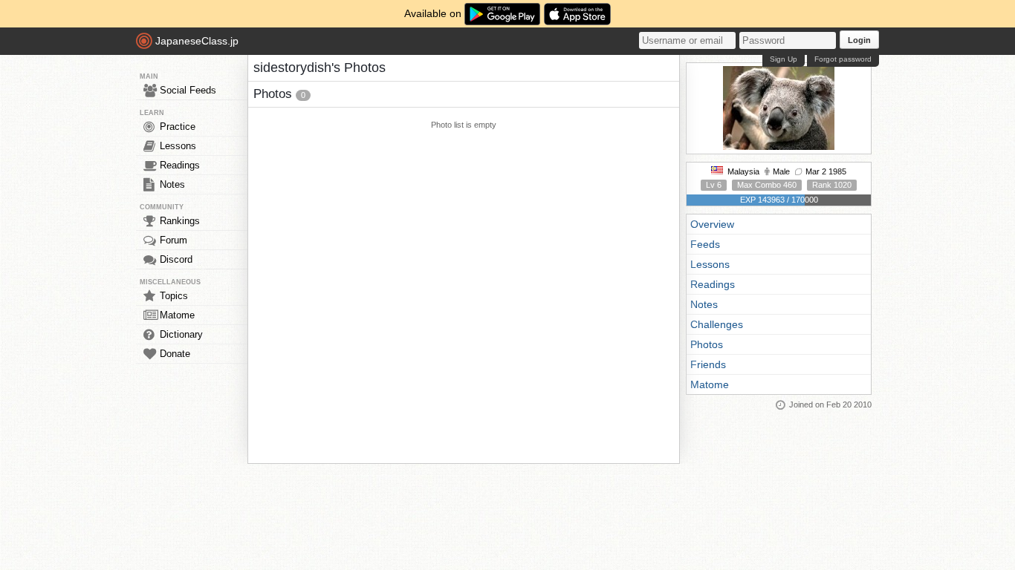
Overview (712, 224)
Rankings (180, 220)
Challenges (716, 324)
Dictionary (181, 334)
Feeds (705, 244)
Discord (176, 259)
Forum (173, 240)
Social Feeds (188, 90)
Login (859, 40)
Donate (175, 353)
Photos (706, 344)
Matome (177, 315)
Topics (174, 295)
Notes (172, 184)
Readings (180, 165)
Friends (708, 364)
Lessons (178, 145)
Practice (177, 126)
